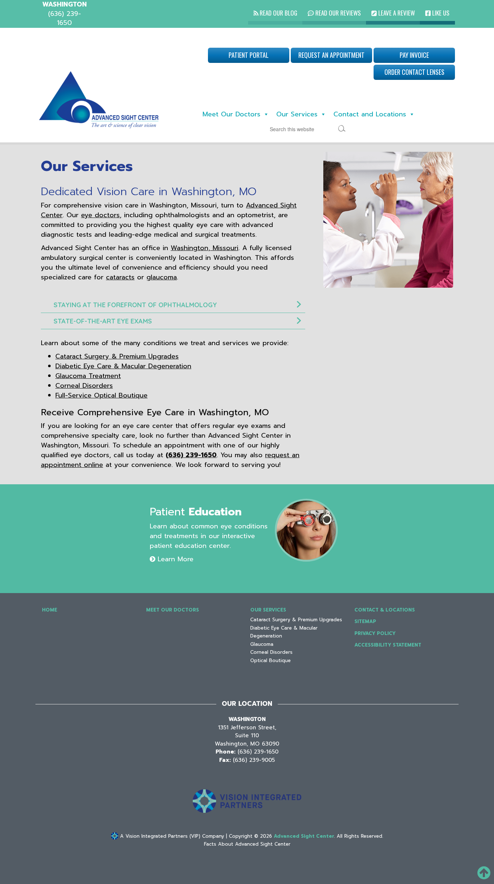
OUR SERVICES (268, 609)
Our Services (297, 114)
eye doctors (100, 215)
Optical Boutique (270, 660)
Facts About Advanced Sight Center (247, 844)
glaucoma (161, 277)
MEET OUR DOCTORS (172, 609)
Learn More (174, 559)
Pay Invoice (414, 55)
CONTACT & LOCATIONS (384, 609)
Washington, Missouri (204, 248)
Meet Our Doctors (231, 114)
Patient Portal (249, 55)
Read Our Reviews (337, 12)
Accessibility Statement (387, 644)
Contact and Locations (369, 114)
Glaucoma (261, 644)
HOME (49, 609)
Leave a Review (396, 12)
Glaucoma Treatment (88, 376)
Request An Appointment (331, 55)
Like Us (440, 12)
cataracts (120, 277)
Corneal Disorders (84, 386)
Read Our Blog (277, 12)
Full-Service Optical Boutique (101, 395)
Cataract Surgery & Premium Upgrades (117, 356)
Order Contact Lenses (414, 72)
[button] (173, 305)
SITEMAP (365, 621)
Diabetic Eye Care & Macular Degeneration (123, 366)
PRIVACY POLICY (375, 633)
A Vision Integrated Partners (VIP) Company (171, 836)
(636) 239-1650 (191, 455)
